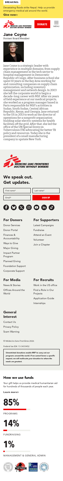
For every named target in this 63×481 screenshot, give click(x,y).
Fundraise (38, 230)
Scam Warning (11, 331)
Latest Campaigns (43, 225)
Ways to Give (10, 243)
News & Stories (11, 285)
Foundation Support (14, 266)
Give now (9, 14)
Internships (39, 303)
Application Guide (43, 298)
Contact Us (9, 321)
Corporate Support (14, 270)
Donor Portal (10, 230)
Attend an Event (42, 234)
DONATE (42, 24)
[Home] (17, 24)
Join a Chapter (41, 244)
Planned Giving (11, 261)
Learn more (10, 392)
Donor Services (11, 225)
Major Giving (10, 248)
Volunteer (38, 239)
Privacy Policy (11, 326)
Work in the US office (45, 285)
